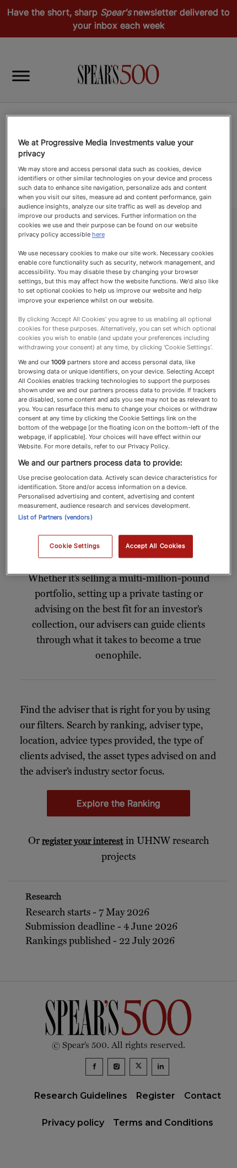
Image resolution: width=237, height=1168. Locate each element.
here (98, 234)
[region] (118, 345)
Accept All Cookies (155, 546)
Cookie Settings (75, 546)
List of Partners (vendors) (55, 518)
